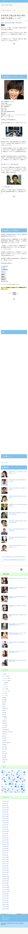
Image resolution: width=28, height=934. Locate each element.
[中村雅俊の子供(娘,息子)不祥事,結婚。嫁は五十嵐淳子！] (4, 501)
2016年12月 (4, 902)
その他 (3, 674)
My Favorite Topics (7, 5)
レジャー (4, 695)
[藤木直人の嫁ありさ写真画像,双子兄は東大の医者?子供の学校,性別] (4, 517)
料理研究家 (4, 729)
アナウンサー (5, 678)
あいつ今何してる (22, 771)
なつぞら (13, 774)
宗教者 (3, 720)
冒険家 (3, 701)
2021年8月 (4, 827)
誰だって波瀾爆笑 (9, 792)
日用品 (3, 733)
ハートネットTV (8, 780)
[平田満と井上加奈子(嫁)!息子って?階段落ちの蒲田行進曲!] (4, 492)
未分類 (3, 738)
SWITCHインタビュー (6, 771)
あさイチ (5, 772)
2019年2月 (4, 872)
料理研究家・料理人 (6, 731)
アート (3, 684)
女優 (3, 716)
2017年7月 (4, 898)
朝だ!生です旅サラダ (16, 789)
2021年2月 (4, 839)
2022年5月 (4, 807)
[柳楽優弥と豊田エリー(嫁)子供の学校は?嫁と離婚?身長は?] (4, 509)
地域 (3, 712)
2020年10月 (4, 846)
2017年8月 (4, 895)
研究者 (3, 746)
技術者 (3, 723)
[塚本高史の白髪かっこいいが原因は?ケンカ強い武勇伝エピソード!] (4, 476)
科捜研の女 (20, 790)
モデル (3, 693)
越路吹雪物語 (17, 792)
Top (3, 915)
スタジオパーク (12, 777)
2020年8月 (4, 850)
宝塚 (5, 718)
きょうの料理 (20, 772)
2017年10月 (4, 891)
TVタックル (15, 771)
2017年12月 (4, 887)
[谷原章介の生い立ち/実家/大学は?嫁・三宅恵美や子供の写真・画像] (4, 525)
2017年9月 (4, 893)
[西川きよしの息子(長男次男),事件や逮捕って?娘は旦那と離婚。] (4, 533)
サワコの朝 (9, 775)
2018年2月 (4, 883)
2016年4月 (4, 908)
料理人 (3, 727)
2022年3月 (4, 811)
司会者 (24, 784)
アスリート (4, 676)
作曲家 (5, 682)
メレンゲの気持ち (10, 782)
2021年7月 (4, 829)
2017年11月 (4, 889)
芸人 (3, 755)
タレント (4, 688)
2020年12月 (4, 844)
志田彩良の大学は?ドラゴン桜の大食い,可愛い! (18, 578)
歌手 (3, 740)
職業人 (3, 753)
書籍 (3, 736)
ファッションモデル (18, 780)
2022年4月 (4, 809)
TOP (7, 10)
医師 (3, 706)
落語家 (3, 757)
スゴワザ (5, 777)
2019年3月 (4, 870)
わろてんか (19, 774)
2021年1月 (4, 842)
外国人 (3, 714)
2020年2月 (4, 859)
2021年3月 (4, 837)
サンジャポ (15, 775)
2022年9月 (4, 803)
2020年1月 (4, 861)
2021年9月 (4, 824)
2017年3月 (4, 900)
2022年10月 (4, 801)
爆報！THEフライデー (11, 790)
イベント (4, 686)
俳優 (3, 699)
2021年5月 (4, 833)
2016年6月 (4, 904)
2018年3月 (4, 880)
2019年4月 (4, 867)
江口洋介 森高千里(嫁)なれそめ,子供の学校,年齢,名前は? (13, 556)
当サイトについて (6, 917)
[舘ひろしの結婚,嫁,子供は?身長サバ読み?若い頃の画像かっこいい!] (4, 550)
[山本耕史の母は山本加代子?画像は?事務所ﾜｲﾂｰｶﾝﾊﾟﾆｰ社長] (4, 484)
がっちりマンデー (12, 772)
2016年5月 (4, 906)
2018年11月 (4, 878)
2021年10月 (4, 822)
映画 (9, 789)
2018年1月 (4, 885)
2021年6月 (4, 831)
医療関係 (4, 708)
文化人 (3, 725)
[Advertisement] (14, 58)
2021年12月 (4, 818)
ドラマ (11, 779)
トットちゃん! (5, 779)
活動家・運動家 (5, 742)
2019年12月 (4, 863)
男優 (3, 25)
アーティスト (5, 680)
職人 (3, 751)
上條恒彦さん (3, 273)
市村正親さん (3, 267)
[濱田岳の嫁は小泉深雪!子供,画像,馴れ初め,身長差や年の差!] (4, 542)
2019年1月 (4, 874)
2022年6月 (4, 805)
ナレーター (17, 779)
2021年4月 (4, 835)
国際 (3, 710)
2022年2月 (4, 814)
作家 (3, 697)
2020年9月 (4, 848)
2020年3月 (4, 857)
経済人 (3, 748)
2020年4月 (4, 855)
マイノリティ (5, 691)
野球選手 (4, 759)
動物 (3, 704)
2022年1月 (4, 816)
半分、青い (6, 462)
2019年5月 (4, 865)
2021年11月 (4, 820)
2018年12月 (4, 876)
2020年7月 (4, 852)
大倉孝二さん (3, 271)
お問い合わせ (5, 919)
